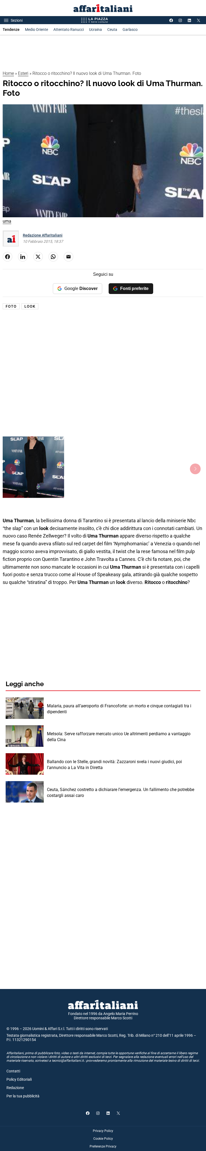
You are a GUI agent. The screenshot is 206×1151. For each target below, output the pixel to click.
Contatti (13, 1071)
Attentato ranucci (68, 29)
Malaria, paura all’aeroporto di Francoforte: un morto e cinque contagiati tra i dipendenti (119, 708)
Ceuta (112, 29)
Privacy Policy (103, 1131)
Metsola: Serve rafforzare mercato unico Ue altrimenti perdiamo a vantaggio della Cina (118, 736)
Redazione (15, 1088)
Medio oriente (36, 29)
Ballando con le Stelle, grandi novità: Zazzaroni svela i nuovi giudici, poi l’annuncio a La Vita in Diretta (114, 764)
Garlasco (130, 29)
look (29, 306)
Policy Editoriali (19, 1079)
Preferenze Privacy (103, 1146)
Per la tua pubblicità (22, 1096)
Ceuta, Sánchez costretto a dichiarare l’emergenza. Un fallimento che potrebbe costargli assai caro (120, 792)
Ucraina (95, 29)
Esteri (23, 73)
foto (11, 306)
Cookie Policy (103, 1139)
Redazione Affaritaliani (42, 235)
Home (8, 73)
